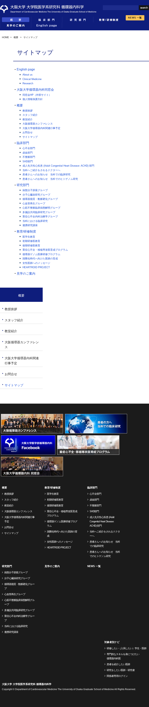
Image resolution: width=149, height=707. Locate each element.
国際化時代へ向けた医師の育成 (40, 258)
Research (28, 83)
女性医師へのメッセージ (36, 263)
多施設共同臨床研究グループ (39, 212)
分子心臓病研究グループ (36, 194)
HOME (5, 37)
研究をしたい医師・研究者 (121, 670)
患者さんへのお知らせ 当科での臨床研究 (46, 174)
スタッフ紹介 (30, 114)
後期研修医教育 (31, 245)
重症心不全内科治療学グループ (40, 216)
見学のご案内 (15, 25)
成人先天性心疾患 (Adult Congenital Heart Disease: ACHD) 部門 (58, 165)
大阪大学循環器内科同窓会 (35, 89)
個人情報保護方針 (33, 99)
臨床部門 (46, 19)
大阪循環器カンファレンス (38, 123)
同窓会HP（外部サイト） (37, 94)
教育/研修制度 (26, 231)
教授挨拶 (28, 110)
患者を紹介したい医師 (118, 664)
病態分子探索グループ (35, 190)
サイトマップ (30, 136)
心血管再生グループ (34, 203)
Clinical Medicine (32, 79)
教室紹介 (28, 119)
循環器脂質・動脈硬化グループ (40, 199)
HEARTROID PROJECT (36, 267)
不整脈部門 (29, 156)
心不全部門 (29, 148)
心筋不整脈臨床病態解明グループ (41, 207)
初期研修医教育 (31, 241)
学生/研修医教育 (108, 19)
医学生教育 (29, 236)
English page (46, 25)
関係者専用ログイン (117, 676)
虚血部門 (28, 152)
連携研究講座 (30, 225)
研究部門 (77, 19)
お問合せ (28, 132)
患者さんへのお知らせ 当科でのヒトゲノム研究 (50, 178)
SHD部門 (28, 161)
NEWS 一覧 (135, 17)
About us (28, 74)
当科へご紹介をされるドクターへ (41, 170)
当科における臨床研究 (35, 221)
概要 (15, 19)
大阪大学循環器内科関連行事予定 (41, 128)
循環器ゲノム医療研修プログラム (41, 254)
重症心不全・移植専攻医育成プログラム (45, 249)
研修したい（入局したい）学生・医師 (126, 648)
